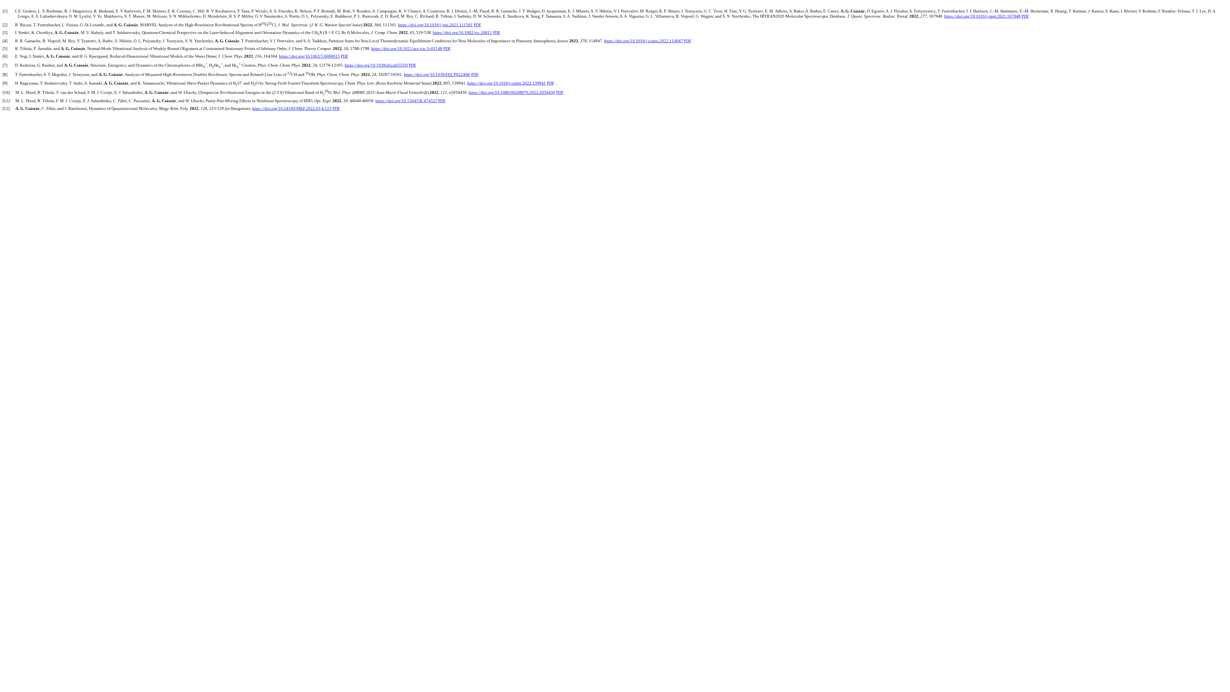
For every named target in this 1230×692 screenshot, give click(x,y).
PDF (1025, 16)
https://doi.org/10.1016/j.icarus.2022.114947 (643, 40)
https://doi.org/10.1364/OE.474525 (406, 100)
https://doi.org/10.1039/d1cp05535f (376, 65)
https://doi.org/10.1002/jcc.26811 (462, 32)
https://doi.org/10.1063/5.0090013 (309, 56)
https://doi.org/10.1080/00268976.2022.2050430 (512, 92)
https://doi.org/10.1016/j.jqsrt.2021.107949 (982, 16)
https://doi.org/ (437, 74)
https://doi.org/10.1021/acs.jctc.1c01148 (406, 48)
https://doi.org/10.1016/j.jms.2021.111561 (435, 24)
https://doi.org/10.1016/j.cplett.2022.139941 (506, 83)
